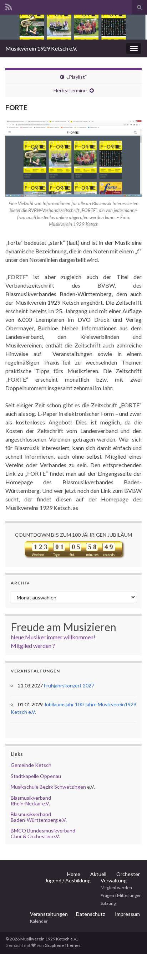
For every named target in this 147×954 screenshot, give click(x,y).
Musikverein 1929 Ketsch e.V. (41, 48)
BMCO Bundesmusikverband (43, 830)
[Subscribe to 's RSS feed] (8, 6)
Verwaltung (114, 880)
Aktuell (98, 874)
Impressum (127, 914)
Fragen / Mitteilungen (121, 895)
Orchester (128, 874)
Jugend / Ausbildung (68, 880)
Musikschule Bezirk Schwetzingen (48, 787)
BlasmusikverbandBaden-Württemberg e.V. (39, 816)
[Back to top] (131, 938)
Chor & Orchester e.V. (35, 836)
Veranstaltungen (49, 914)
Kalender (39, 921)
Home (73, 874)
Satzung (108, 903)
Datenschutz (90, 914)
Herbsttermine (70, 90)
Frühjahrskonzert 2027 (69, 685)
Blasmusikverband (31, 798)
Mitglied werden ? (33, 645)
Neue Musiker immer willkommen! (53, 637)
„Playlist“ (77, 77)
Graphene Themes (63, 945)
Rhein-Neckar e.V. (30, 803)
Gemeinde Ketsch (31, 765)
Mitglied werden (116, 887)
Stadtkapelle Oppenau (36, 776)
